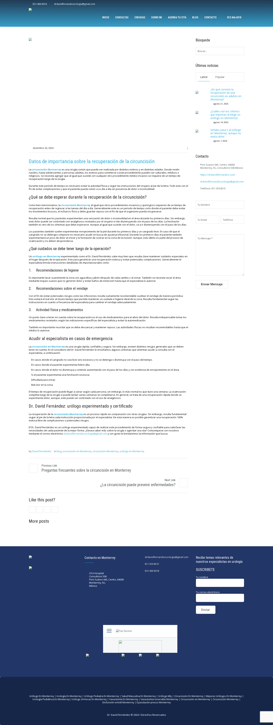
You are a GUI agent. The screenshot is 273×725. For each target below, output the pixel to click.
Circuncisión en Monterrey (195, 699)
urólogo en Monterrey (132, 451)
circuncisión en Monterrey (77, 451)
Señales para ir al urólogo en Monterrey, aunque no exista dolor (225, 133)
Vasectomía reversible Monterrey (159, 699)
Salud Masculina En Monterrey (138, 696)
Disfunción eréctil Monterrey (118, 702)
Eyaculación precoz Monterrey (154, 702)
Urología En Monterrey (69, 696)
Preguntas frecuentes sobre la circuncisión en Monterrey (86, 470)
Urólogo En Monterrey (41, 696)
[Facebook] (229, 4)
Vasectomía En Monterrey (123, 699)
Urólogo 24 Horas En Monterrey (89, 699)
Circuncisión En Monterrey (189, 696)
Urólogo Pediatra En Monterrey (101, 696)
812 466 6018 (152, 570)
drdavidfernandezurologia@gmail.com (85, 433)
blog (59, 451)
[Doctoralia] (241, 4)
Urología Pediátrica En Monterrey (51, 699)
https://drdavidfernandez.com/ (217, 174)
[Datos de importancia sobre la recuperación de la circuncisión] (108, 90)
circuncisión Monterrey (105, 451)
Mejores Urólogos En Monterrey (224, 696)
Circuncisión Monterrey (226, 699)
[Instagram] (235, 4)
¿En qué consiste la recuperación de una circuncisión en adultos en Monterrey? (225, 94)
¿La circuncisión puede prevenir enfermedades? (138, 484)
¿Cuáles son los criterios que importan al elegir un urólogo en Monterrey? (225, 115)
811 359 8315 (152, 564)
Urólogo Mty (165, 696)
